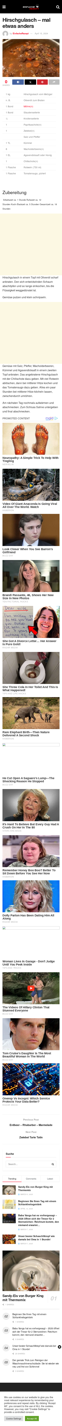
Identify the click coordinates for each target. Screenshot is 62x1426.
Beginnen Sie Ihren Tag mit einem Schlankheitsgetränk (37, 1202)
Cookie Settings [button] (13, 1418)
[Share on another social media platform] (54, 82)
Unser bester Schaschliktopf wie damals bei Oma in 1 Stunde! (36, 1237)
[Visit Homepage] (30, 6)
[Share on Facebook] (18, 82)
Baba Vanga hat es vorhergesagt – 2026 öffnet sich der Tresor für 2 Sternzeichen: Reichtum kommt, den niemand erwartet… (38, 1220)
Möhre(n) (28, 106)
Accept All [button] (32, 1418)
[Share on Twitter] (30, 82)
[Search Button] (58, 6)
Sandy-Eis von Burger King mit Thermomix (35, 1188)
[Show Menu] (4, 6)
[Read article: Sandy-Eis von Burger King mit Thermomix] (31, 1271)
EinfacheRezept (21, 33)
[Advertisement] (31, 244)
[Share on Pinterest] (42, 82)
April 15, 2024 (41, 33)
